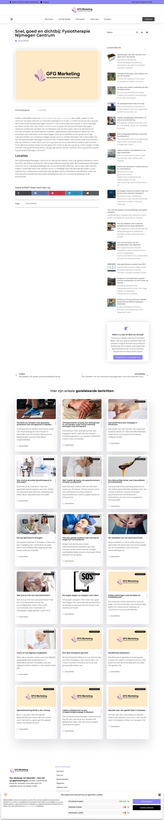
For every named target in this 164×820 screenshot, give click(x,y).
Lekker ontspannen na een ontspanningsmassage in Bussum (78, 711)
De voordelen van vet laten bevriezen (125, 538)
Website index (62, 787)
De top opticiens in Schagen (30, 538)
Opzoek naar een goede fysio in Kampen (126, 710)
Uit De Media (64, 19)
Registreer (60, 783)
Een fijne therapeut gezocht (75, 653)
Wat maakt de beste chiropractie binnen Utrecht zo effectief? (81, 481)
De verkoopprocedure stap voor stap (130, 103)
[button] (159, 795)
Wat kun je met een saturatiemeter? (33, 595)
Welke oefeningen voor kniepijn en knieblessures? (124, 596)
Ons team (80, 19)
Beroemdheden (62, 779)
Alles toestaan (147, 801)
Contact (107, 19)
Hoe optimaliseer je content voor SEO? (131, 264)
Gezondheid (23, 41)
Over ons (94, 19)
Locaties (43, 110)
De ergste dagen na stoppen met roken (80, 595)
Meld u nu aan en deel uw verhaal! (128, 335)
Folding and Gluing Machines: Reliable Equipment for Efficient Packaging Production (131, 302)
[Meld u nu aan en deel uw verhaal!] (128, 327)
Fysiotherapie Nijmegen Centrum (56, 118)
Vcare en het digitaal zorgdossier (32, 653)
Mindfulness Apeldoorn (119, 653)
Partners (49, 19)
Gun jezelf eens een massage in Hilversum (122, 424)
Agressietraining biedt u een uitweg (33, 710)
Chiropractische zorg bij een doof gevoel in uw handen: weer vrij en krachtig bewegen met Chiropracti (80, 424)
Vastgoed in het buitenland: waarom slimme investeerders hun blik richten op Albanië (132, 280)
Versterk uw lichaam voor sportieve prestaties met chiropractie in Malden (34, 424)
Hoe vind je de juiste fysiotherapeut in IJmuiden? (34, 481)
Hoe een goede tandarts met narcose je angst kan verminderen (80, 539)
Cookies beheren (147, 808)
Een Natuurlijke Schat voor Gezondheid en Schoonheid (126, 481)
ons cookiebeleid (31, 806)
